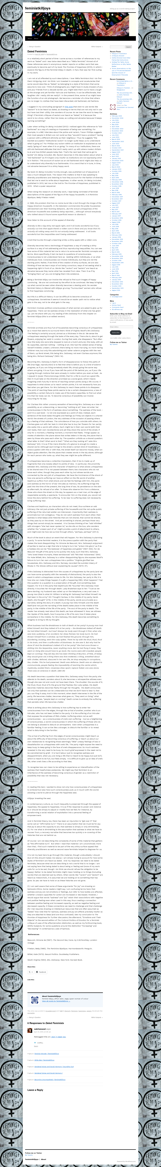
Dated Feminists (37, 51)
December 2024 (117, 118)
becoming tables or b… (125, 81)
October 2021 (116, 148)
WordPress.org (117, 309)
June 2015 (115, 245)
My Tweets (114, 344)
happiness (82, 1011)
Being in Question (34, 46)
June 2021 (115, 154)
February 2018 (117, 194)
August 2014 (116, 265)
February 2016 (117, 235)
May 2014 (115, 271)
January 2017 (116, 216)
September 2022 (118, 141)
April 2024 (115, 126)
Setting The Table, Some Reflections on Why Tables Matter (121, 64)
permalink (31, 1013)
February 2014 (117, 277)
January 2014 (116, 280)
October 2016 (116, 220)
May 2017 (115, 209)
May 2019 (115, 175)
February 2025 (117, 116)
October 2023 (117, 133)
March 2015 (116, 252)
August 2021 (116, 152)
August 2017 (116, 203)
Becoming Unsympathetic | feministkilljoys (49, 1080)
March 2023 (116, 139)
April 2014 (115, 273)
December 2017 (117, 197)
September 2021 (118, 150)
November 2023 (117, 131)
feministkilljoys (37, 8)
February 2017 (117, 214)
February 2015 (117, 254)
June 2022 (115, 143)
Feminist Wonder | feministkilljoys (46, 1054)
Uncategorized (50, 1011)
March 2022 (116, 146)
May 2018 (115, 190)
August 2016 (116, 222)
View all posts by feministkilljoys (56, 1001)
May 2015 (115, 248)
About (36, 38)
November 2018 (117, 184)
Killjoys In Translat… (124, 88)
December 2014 (117, 256)
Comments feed (117, 307)
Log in (114, 303)
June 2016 (115, 226)
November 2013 (117, 284)
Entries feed (116, 305)
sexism (89, 1011)
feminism (74, 1011)
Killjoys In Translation (119, 53)
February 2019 (117, 180)
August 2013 (116, 290)
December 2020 (117, 160)
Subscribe (115, 332)
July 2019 (115, 173)
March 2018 (116, 192)
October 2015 (116, 243)
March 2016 (116, 233)
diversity (67, 1011)
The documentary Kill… (125, 93)
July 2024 (115, 120)
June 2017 (115, 207)
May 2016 (115, 228)
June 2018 (115, 188)
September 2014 (118, 262)
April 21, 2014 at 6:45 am (42, 1032)
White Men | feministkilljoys (44, 1060)
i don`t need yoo (58, 1037)
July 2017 (115, 205)
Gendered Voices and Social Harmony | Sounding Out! (54, 1067)
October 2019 (116, 171)
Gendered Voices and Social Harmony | (48, 1073)
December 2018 (117, 182)
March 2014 (116, 275)
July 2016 (115, 224)
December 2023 (117, 129)
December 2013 (117, 282)
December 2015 (117, 239)
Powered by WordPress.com (126, 1161)
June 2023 (115, 137)
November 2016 (117, 218)
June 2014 (115, 269)
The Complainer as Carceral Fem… (125, 107)
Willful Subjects (97, 46)
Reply (36, 1046)
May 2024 (115, 124)
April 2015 (115, 250)
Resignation (121, 90)
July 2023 (115, 135)
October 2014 (116, 260)
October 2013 (116, 286)
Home (30, 38)
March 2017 (116, 211)
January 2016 (116, 237)
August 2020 (116, 163)
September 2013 (118, 288)
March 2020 (116, 167)
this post (69, 107)
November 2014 (117, 258)
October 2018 (116, 186)
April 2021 (115, 156)
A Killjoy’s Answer (118, 56)
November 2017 (117, 199)
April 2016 (115, 231)
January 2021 (116, 158)
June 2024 (115, 122)
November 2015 (117, 241)
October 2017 (116, 201)
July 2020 (115, 165)
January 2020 (116, 169)
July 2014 (115, 267)
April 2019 (115, 177)
